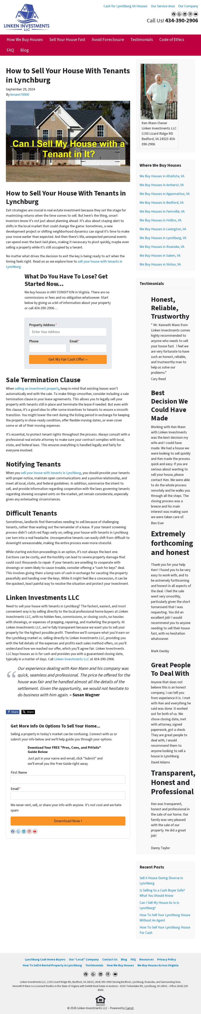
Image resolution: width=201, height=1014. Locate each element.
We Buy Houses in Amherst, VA (162, 185)
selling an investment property (37, 388)
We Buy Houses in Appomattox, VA (165, 193)
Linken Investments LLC (71, 659)
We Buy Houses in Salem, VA (160, 255)
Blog (24, 50)
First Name (19, 772)
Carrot (129, 1008)
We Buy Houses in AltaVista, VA (162, 176)
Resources (146, 959)
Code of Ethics (171, 40)
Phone (33, 341)
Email (74, 341)
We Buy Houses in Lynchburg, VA (163, 238)
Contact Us (109, 959)
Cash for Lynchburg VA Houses (125, 6)
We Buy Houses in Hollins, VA (160, 220)
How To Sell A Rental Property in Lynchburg (52, 965)
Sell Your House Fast (67, 40)
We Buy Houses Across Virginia (157, 965)
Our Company (188, 6)
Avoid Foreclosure (108, 40)
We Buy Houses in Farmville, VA (162, 211)
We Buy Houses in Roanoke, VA (162, 246)
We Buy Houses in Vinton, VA (160, 264)
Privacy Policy (166, 959)
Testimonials (141, 40)
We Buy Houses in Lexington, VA (163, 229)
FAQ (10, 50)
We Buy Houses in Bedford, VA (162, 202)
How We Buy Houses (25, 40)
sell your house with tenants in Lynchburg (51, 472)
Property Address (43, 325)
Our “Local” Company (84, 959)
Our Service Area (163, 6)
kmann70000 (19, 94)
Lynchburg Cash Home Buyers (45, 959)
